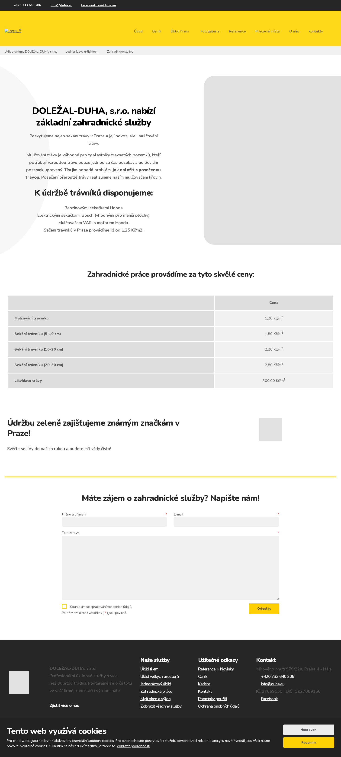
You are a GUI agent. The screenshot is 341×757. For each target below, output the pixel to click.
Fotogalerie (209, 31)
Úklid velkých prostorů (159, 676)
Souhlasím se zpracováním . (101, 607)
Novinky (227, 669)
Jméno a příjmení (114, 514)
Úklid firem (180, 31)
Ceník (156, 31)
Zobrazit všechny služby (160, 706)
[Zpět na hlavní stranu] (21, 31)
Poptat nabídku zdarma (93, 248)
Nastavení (308, 730)
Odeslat (264, 608)
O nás (294, 31)
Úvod (138, 31)
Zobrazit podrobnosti (133, 746)
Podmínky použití (212, 699)
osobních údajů (120, 607)
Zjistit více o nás (64, 705)
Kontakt (205, 691)
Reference (237, 31)
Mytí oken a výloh (155, 699)
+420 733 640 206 (277, 676)
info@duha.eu (272, 684)
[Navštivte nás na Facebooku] (96, 5)
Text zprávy (170, 533)
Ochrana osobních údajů (218, 706)
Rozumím (308, 742)
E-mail (226, 514)
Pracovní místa (267, 31)
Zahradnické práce (156, 691)
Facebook (269, 699)
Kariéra (204, 684)
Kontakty (316, 31)
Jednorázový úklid (155, 684)
